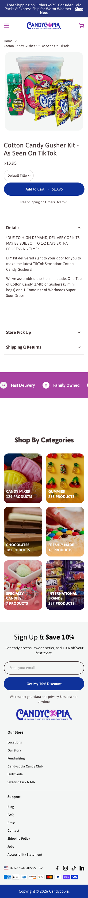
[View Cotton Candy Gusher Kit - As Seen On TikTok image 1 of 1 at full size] (44, 91)
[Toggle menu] (6, 25)
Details (12, 227)
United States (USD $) (23, 868)
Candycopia (59, 891)
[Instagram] (65, 868)
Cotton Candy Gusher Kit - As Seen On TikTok (36, 46)
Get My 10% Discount (44, 684)
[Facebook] (57, 868)
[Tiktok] (73, 868)
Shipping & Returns (23, 347)
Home (8, 41)
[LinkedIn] (82, 868)
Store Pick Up (18, 332)
